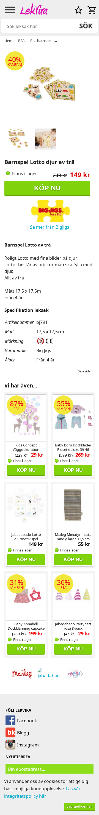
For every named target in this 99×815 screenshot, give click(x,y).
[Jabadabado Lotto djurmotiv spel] (26, 507)
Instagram (28, 745)
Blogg (23, 733)
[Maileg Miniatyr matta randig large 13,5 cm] (73, 507)
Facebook (27, 721)
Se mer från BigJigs (49, 227)
